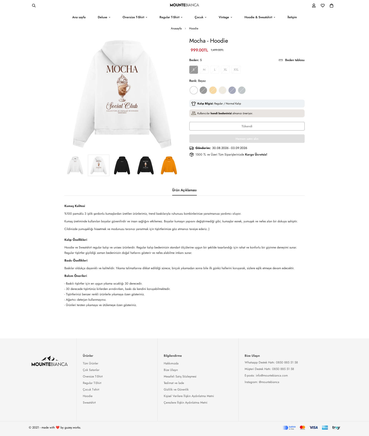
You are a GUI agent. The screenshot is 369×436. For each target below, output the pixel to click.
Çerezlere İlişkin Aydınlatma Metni (185, 402)
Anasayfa (176, 28)
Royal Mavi (232, 90)
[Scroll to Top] (361, 415)
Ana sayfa (79, 17)
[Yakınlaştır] (171, 45)
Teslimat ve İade (174, 383)
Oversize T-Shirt (133, 17)
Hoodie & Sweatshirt (258, 17)
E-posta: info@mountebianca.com (266, 375)
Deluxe (102, 17)
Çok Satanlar (91, 370)
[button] (331, 5)
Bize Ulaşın (171, 370)
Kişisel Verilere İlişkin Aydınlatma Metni (189, 396)
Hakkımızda (171, 363)
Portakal (213, 90)
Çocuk (199, 17)
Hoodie (193, 28)
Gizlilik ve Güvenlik (176, 389)
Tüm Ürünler (90, 363)
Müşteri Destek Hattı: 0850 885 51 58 (269, 369)
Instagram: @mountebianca (262, 382)
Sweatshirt (89, 402)
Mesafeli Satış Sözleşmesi (180, 376)
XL (225, 69)
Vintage (224, 17)
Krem (222, 90)
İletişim (292, 17)
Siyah (203, 90)
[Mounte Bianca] (184, 5)
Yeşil (242, 90)
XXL (236, 69)
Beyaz (194, 90)
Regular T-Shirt (169, 17)
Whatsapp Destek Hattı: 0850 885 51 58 (271, 362)
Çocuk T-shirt (91, 389)
